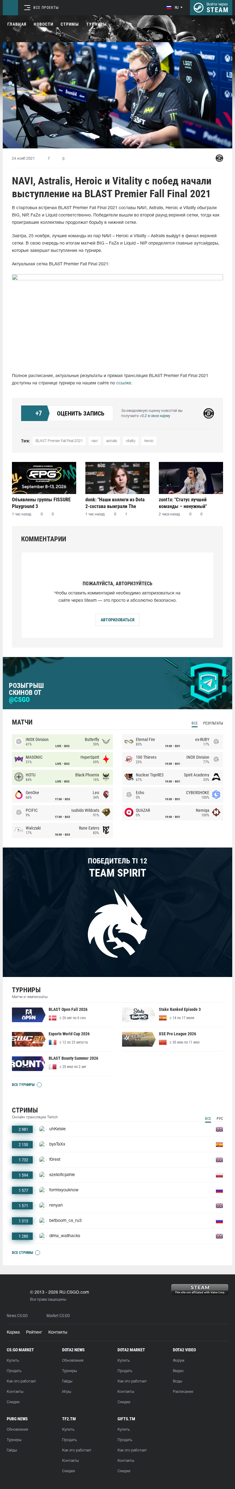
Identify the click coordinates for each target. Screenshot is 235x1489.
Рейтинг (34, 1333)
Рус (220, 1119)
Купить (13, 1360)
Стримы (70, 24)
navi (94, 441)
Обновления (72, 1360)
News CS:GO (17, 1316)
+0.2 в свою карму (155, 416)
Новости (43, 24)
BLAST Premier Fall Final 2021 (59, 441)
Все (195, 723)
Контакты (57, 1333)
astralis (111, 441)
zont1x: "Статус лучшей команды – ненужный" (183, 503)
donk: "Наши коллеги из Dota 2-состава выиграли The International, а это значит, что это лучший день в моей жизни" (116, 503)
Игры (66, 1391)
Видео (178, 1371)
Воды (177, 1381)
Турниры (96, 24)
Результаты (213, 723)
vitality (131, 441)
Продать (14, 1371)
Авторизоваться (117, 619)
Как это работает (21, 1381)
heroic (149, 441)
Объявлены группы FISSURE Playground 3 (41, 503)
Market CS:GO (58, 1316)
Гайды (67, 1381)
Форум (178, 1360)
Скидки (13, 1402)
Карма (13, 1333)
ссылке (123, 383)
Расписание (183, 1391)
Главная (16, 24)
